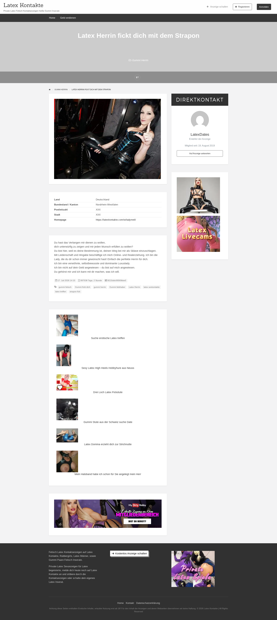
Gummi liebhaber (117, 287)
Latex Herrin (134, 287)
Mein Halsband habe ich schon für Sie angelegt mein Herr (108, 474)
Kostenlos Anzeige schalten (131, 553)
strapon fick (75, 292)
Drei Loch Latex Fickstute (107, 392)
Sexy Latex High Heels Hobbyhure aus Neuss (108, 368)
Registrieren (244, 6)
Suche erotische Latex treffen (108, 338)
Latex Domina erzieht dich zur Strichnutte (108, 444)
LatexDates (200, 134)
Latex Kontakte (23, 5)
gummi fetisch (65, 287)
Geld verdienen (68, 18)
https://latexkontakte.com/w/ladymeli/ (116, 219)
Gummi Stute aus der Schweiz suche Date (108, 422)
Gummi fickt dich (82, 287)
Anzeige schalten (219, 6)
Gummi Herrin (140, 60)
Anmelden (264, 7)
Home (52, 18)
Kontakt (130, 603)
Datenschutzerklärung (148, 603)
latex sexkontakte (152, 287)
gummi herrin (100, 287)
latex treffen (60, 292)
